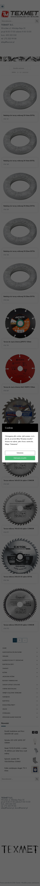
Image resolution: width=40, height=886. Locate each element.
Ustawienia (20, 453)
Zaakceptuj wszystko (20, 458)
